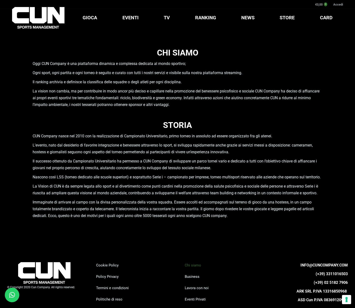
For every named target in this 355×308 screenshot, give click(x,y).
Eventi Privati (195, 299)
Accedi (338, 4)
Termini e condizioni (112, 288)
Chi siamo (193, 265)
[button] (12, 295)
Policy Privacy (107, 276)
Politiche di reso (109, 299)
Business (192, 276)
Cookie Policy (107, 265)
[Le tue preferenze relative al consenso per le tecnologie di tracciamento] (346, 299)
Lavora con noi (197, 288)
